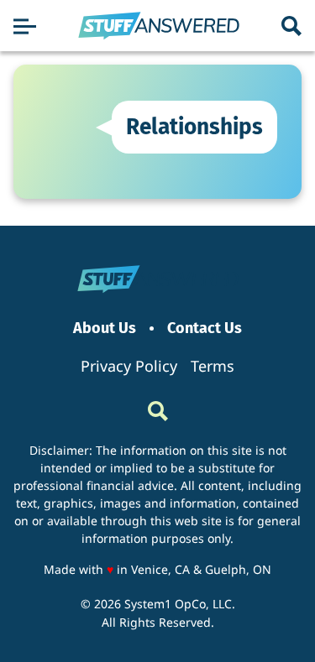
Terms (212, 366)
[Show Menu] (24, 26)
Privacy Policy (129, 366)
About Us (104, 328)
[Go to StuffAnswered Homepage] (158, 26)
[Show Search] (291, 26)
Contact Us (204, 328)
